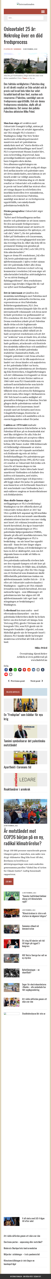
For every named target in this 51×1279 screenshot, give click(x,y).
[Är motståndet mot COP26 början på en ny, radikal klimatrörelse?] (25, 822)
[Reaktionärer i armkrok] (25, 784)
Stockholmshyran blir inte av (33, 1013)
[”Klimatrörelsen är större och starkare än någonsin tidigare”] (11, 915)
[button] (6, 669)
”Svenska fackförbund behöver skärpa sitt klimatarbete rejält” (34, 898)
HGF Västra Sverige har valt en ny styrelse (34, 957)
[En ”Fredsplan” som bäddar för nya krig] (25, 710)
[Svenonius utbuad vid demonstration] (11, 931)
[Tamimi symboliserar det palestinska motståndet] (25, 736)
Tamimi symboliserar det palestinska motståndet (24, 742)
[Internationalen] (25, 4)
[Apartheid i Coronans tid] (25, 762)
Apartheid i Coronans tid (17, 767)
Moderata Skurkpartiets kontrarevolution (20, 1248)
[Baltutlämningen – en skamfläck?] (11, 975)
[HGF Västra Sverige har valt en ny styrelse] (11, 960)
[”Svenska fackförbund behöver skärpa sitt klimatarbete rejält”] (11, 898)
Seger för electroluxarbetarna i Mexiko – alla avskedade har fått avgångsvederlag (34, 987)
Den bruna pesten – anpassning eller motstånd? (23, 1242)
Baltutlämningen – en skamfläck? (30, 971)
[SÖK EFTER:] (25, 17)
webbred (17, 49)
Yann (24, 78)
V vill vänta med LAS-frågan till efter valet (33, 1220)
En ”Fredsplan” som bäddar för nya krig (23, 716)
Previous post (18, 680)
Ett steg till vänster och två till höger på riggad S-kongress (33, 943)
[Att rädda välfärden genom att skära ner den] (11, 1004)
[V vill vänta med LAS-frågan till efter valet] (11, 1224)
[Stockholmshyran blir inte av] (11, 1209)
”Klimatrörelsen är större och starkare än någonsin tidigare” (34, 915)
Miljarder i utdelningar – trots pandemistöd (22, 1254)
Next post (35, 680)
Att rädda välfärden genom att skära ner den (34, 1000)
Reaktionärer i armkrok (17, 789)
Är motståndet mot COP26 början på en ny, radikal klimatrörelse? (24, 837)
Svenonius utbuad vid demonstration (30, 927)
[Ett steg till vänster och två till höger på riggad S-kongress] (11, 946)
